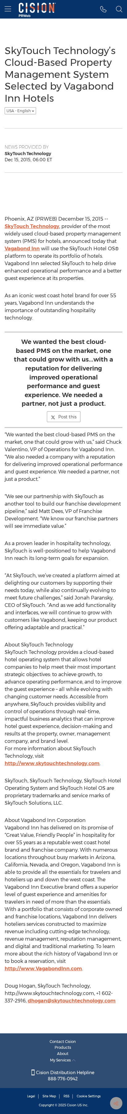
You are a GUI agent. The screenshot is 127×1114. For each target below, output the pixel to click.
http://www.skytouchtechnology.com (52, 763)
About (62, 1053)
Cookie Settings (89, 1096)
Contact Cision (63, 1041)
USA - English (19, 110)
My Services (61, 1060)
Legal (31, 1096)
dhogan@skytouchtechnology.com (72, 1001)
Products (63, 1047)
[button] (103, 9)
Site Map (49, 1096)
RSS (66, 1096)
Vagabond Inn (22, 249)
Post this (67, 417)
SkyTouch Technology (32, 226)
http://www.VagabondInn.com (43, 969)
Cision (71, 1105)
